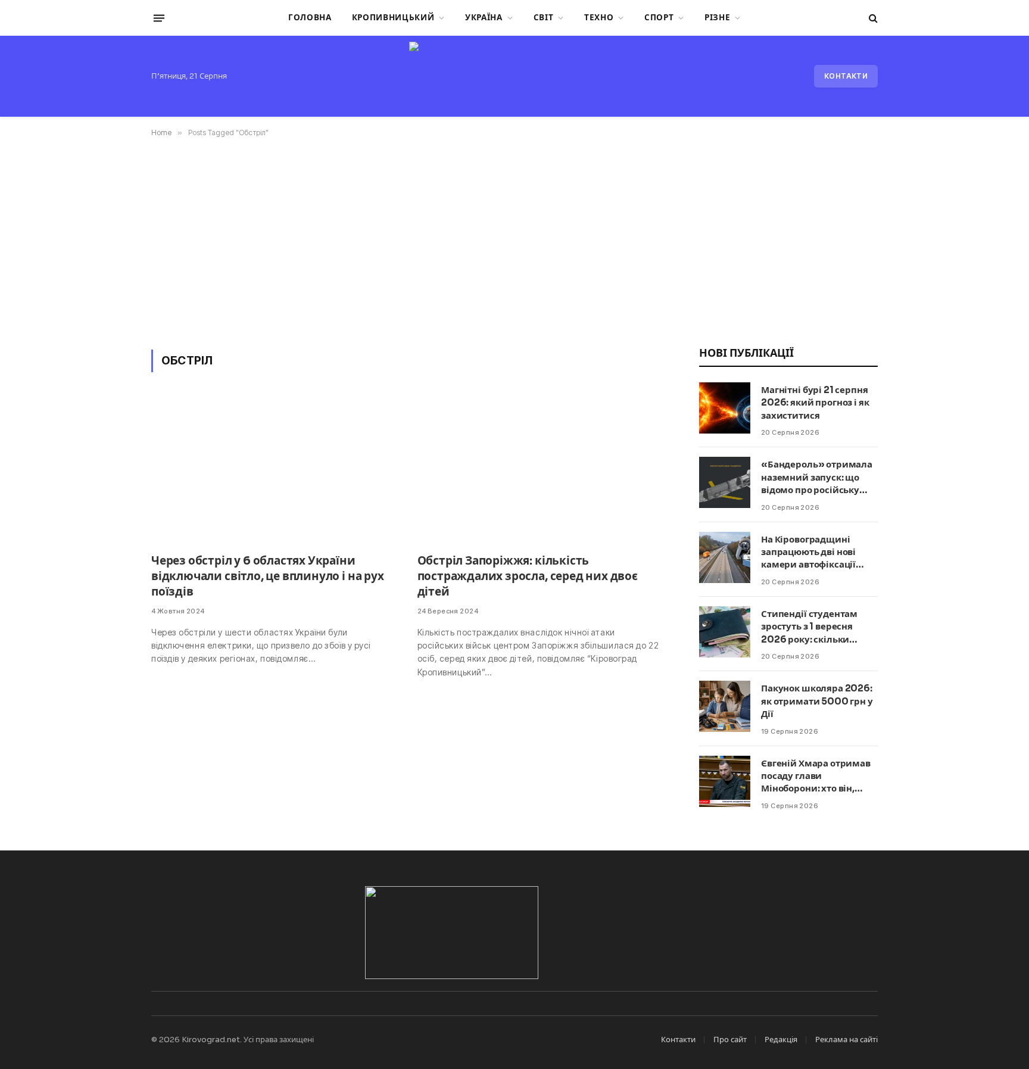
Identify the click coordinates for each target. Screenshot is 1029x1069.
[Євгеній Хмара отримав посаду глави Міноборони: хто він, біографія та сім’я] (724, 781)
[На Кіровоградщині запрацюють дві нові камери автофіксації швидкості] (724, 557)
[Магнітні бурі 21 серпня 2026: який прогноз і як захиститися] (724, 408)
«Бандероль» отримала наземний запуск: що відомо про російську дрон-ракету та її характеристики (816, 477)
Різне (717, 18)
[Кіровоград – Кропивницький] (514, 76)
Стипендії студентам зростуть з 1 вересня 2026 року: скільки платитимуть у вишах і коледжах (814, 627)
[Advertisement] (514, 241)
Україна (484, 18)
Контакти (846, 75)
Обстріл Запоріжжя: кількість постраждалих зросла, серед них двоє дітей (527, 576)
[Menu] (159, 17)
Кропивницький (393, 18)
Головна (310, 18)
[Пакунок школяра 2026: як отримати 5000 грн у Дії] (724, 706)
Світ (544, 18)
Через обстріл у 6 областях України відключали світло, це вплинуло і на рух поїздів (267, 576)
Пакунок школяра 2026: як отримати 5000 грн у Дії (817, 700)
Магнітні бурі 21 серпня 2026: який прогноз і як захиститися (815, 402)
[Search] (872, 18)
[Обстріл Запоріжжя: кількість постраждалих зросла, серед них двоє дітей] (539, 470)
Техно (598, 18)
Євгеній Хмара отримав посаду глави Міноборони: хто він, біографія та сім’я (816, 776)
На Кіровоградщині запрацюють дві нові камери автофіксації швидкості (808, 552)
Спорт (658, 18)
